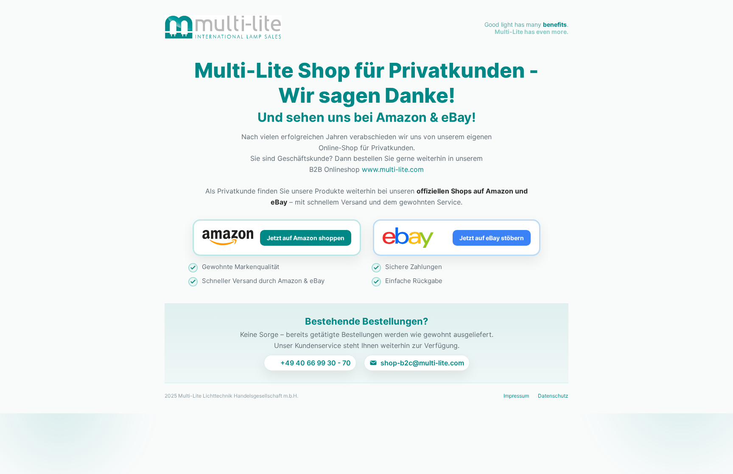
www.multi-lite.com (393, 169)
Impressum (516, 396)
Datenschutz (553, 396)
